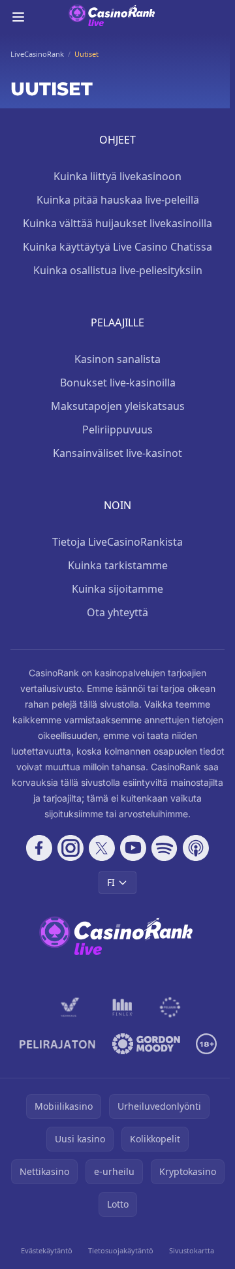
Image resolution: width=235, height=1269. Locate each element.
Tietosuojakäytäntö (120, 1250)
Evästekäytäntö (46, 1250)
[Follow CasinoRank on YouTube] (133, 848)
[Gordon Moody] (146, 1043)
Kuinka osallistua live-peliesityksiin (117, 270)
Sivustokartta (191, 1250)
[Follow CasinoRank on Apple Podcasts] (196, 848)
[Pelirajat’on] (57, 1043)
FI (111, 882)
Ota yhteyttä (117, 612)
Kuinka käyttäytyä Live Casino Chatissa (117, 247)
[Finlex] (123, 1007)
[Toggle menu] (18, 17)
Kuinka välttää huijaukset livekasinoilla (117, 223)
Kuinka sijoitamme (117, 589)
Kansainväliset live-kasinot (117, 453)
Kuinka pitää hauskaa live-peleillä (118, 200)
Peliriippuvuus (117, 429)
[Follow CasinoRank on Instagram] (70, 848)
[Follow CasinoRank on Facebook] (39, 848)
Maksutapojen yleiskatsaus (118, 406)
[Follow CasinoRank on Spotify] (164, 848)
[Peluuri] (170, 1007)
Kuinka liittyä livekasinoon (117, 176)
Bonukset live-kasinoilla (118, 382)
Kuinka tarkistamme (118, 565)
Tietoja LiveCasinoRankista (117, 542)
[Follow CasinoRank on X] (102, 848)
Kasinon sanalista (117, 359)
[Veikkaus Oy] (70, 1007)
